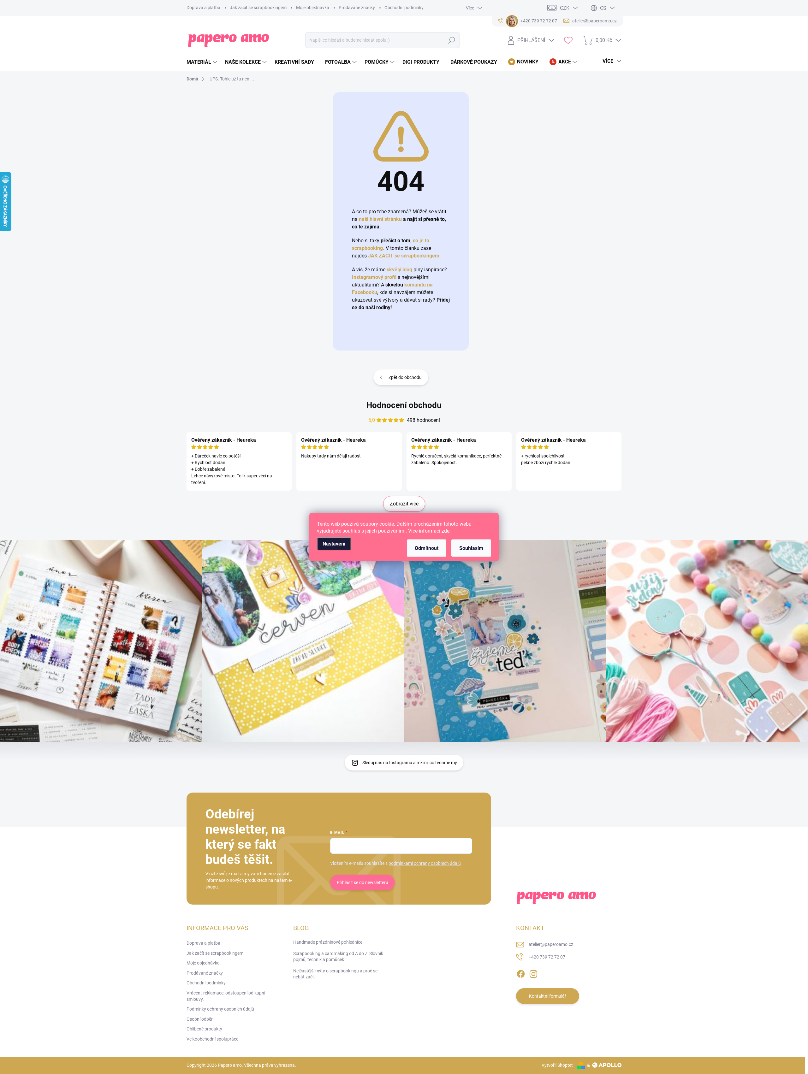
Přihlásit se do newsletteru (362, 882)
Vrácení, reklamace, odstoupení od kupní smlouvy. (226, 996)
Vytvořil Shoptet (557, 1065)
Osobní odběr (200, 1019)
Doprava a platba (203, 7)
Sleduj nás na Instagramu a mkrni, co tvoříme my (409, 762)
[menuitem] (203, 62)
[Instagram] (533, 972)
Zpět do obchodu (405, 377)
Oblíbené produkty (204, 1028)
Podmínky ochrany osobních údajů (220, 1009)
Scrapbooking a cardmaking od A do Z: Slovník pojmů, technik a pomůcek (338, 956)
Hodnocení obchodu (404, 405)
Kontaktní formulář (547, 996)
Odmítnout (426, 548)
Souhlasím (471, 548)
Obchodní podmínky (404, 7)
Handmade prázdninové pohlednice (327, 942)
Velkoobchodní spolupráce (212, 1039)
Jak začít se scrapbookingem (258, 7)
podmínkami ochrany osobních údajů (425, 863)
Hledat (451, 40)
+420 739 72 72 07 (547, 956)
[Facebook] (521, 972)
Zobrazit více (404, 504)
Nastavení (334, 544)
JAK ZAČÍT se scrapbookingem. (404, 256)
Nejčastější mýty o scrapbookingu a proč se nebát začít (335, 974)
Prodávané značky (357, 7)
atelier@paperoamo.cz (551, 944)
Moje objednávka (312, 7)
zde (445, 531)
